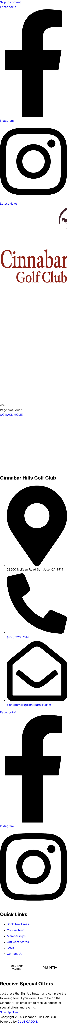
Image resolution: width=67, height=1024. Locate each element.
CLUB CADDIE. (28, 1021)
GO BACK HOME (11, 414)
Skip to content (10, 2)
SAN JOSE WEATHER (33, 967)
